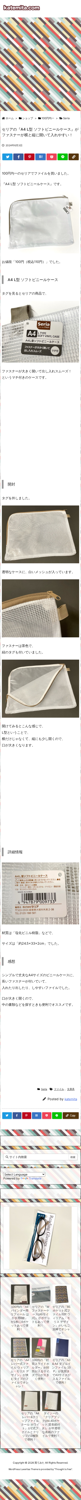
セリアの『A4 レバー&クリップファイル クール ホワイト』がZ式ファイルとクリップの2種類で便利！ (30, 1426)
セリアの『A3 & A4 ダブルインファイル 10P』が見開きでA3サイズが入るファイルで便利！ (61, 1371)
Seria (66, 118)
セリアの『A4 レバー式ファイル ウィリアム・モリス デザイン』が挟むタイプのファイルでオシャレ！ (20, 1373)
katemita (71, 1099)
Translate (35, 1178)
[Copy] (74, 157)
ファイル (59, 1089)
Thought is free (63, 1469)
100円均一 (48, 118)
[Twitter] (7, 157)
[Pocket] (52, 157)
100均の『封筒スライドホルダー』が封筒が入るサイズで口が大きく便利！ (40, 1369)
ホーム (10, 118)
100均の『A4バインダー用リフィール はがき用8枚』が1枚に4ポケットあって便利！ (20, 1318)
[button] (10, 1232)
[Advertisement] (40, 62)
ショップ (27, 118)
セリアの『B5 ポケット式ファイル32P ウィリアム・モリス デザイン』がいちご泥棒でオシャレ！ (61, 1320)
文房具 (71, 1089)
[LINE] (63, 157)
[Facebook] (18, 157)
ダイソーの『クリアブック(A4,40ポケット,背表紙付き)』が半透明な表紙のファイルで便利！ (51, 1424)
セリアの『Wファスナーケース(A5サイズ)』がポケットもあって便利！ (40, 1316)
